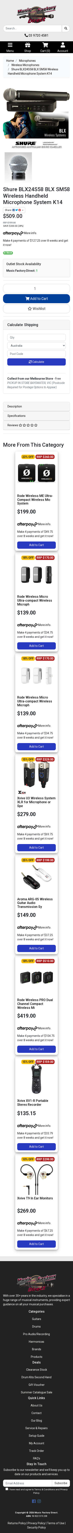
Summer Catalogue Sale (36, 1392)
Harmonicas (36, 1341)
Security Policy (36, 1527)
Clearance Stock (36, 1369)
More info (29, 233)
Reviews (13, 425)
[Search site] (66, 28)
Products (36, 1356)
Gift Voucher (37, 1384)
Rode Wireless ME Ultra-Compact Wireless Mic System (35, 500)
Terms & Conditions (44, 1489)
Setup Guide (36, 1435)
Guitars (36, 1319)
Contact (36, 1413)
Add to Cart (38, 299)
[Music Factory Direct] (36, 14)
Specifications (17, 415)
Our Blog (36, 1420)
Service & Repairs (36, 1428)
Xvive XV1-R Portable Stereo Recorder (32, 1103)
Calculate (38, 361)
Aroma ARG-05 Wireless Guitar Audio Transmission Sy (35, 903)
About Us (36, 1405)
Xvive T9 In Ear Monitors (35, 1198)
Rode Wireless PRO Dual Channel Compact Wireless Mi (35, 1004)
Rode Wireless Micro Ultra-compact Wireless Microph (34, 600)
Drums (36, 1326)
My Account (36, 1443)
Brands (36, 1349)
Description (15, 406)
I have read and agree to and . (38, 1491)
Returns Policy (17, 1523)
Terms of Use (55, 1523)
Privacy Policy (36, 1523)
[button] (36, 308)
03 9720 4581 (38, 35)
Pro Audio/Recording (36, 1334)
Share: (9, 210)
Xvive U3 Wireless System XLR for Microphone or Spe (36, 802)
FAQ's (36, 1458)
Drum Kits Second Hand (36, 1377)
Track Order (36, 1450)
